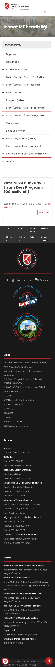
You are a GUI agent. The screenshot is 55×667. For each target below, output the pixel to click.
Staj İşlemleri (13, 123)
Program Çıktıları (15, 100)
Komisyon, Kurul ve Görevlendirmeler (26, 153)
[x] (24, 280)
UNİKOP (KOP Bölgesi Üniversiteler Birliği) (24, 387)
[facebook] (8, 280)
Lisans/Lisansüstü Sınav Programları (25, 115)
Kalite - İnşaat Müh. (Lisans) (21, 138)
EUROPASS (9, 408)
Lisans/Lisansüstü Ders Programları (25, 107)
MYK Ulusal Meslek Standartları (19, 400)
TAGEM (7, 417)
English (47, 12)
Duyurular (11, 54)
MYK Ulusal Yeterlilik (13, 404)
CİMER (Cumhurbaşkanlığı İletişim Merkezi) (25, 362)
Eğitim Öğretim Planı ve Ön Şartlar (25, 77)
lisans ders (44, 212)
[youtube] (13, 280)
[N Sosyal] (41, 280)
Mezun (21, 228)
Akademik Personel (16, 69)
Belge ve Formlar (15, 130)
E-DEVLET (8, 395)
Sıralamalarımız (11, 391)
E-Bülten (45, 228)
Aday (8, 228)
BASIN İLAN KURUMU (13, 421)
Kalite (32, 237)
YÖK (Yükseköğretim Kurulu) (18, 367)
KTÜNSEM (8, 412)
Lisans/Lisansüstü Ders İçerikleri (23, 84)
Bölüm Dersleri (14, 92)
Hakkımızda (12, 61)
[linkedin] (18, 280)
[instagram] (30, 280)
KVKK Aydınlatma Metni (16, 425)
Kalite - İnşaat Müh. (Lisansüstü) (23, 146)
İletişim (10, 161)
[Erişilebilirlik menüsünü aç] (5, 661)
